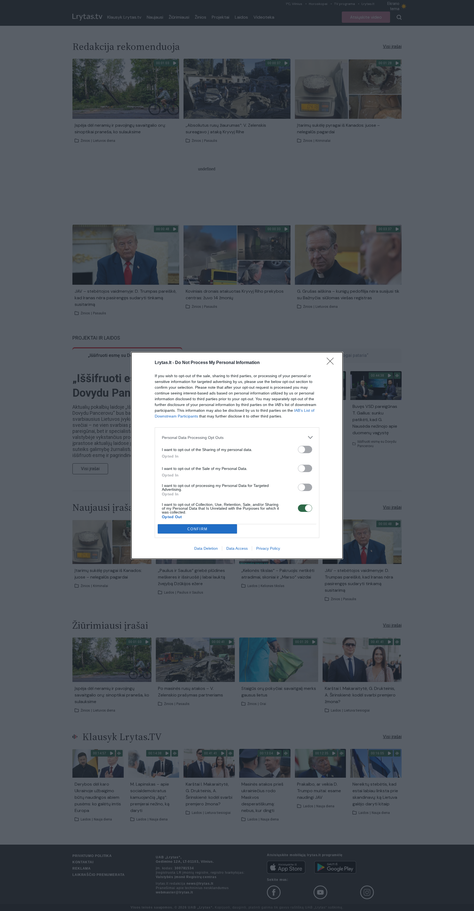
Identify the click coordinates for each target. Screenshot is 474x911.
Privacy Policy (268, 548)
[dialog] (237, 455)
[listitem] (237, 437)
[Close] (332, 363)
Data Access (237, 548)
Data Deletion (206, 548)
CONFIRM (197, 529)
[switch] (305, 449)
